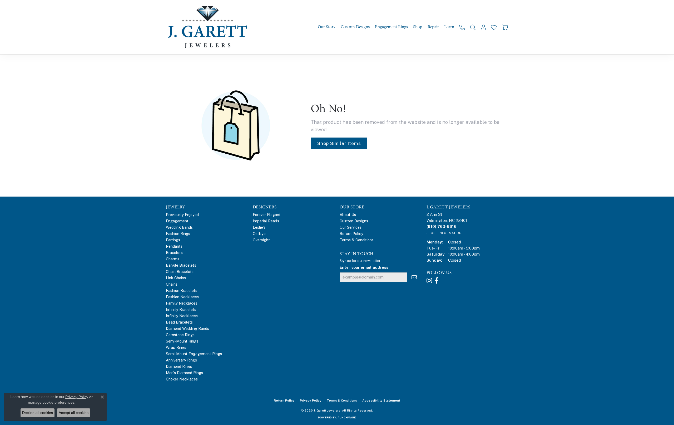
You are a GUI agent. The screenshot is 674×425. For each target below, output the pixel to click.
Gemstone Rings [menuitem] (180, 335)
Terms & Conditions (357, 240)
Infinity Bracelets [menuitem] (181, 309)
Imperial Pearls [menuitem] (266, 221)
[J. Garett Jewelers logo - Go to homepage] (209, 27)
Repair (433, 27)
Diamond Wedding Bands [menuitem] (187, 328)
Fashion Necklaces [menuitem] (182, 297)
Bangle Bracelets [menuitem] (181, 265)
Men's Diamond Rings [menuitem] (184, 372)
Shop (417, 27)
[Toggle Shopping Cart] (505, 27)
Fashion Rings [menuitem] (178, 233)
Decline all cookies (37, 413)
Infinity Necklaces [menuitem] (182, 316)
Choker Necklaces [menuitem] (182, 379)
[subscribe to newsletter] (414, 277)
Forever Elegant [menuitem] (267, 214)
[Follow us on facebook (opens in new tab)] (437, 280)
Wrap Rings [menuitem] (176, 347)
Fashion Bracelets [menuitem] (181, 290)
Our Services (350, 227)
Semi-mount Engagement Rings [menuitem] (194, 353)
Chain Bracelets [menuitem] (180, 271)
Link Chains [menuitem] (176, 278)
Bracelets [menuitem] (174, 252)
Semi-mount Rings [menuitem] (182, 341)
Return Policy (351, 233)
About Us (348, 214)
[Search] (473, 27)
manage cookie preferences (51, 402)
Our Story (326, 27)
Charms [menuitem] (172, 259)
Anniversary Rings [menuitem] (181, 360)
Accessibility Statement (381, 400)
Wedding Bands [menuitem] (179, 227)
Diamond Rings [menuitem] (179, 366)
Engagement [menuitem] (177, 221)
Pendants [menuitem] (174, 246)
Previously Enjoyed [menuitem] (182, 214)
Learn (449, 27)
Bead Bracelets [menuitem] (179, 322)
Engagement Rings (391, 27)
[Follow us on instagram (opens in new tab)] (429, 280)
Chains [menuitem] (171, 284)
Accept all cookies (73, 413)
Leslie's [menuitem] (259, 227)
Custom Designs (355, 27)
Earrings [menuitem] (173, 240)
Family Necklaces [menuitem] (181, 303)
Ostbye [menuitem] (259, 233)
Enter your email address (364, 267)
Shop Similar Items (339, 143)
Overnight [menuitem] (261, 240)
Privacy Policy (310, 400)
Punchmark (347, 417)
